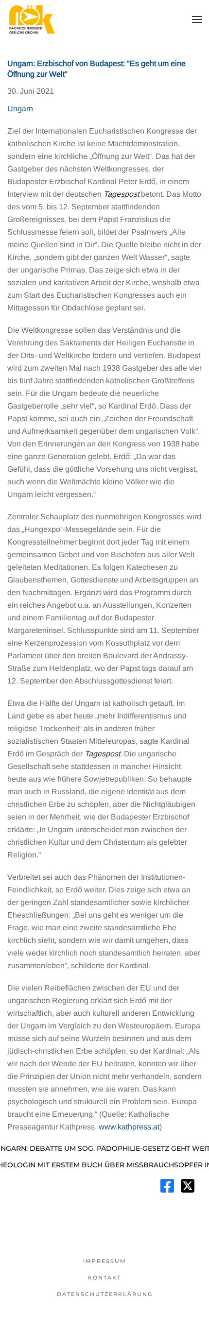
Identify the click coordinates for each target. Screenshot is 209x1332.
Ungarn (20, 108)
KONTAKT (104, 1277)
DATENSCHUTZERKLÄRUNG (105, 1294)
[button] (197, 19)
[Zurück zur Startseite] (31, 19)
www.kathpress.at (129, 1127)
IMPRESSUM (104, 1261)
